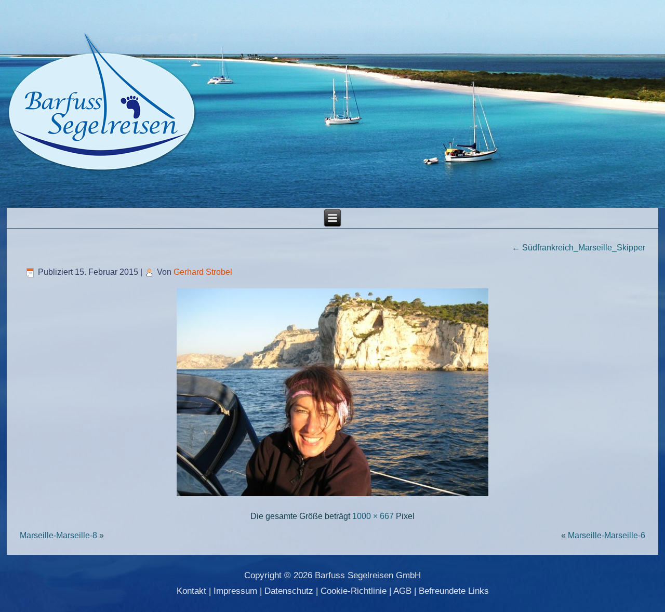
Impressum (235, 591)
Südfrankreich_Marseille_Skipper (578, 247)
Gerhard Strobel (203, 272)
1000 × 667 (373, 516)
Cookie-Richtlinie (354, 591)
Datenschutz (288, 591)
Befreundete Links (454, 591)
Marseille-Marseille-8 (58, 535)
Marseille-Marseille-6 (606, 535)
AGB (402, 591)
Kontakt (191, 591)
